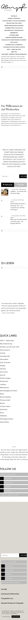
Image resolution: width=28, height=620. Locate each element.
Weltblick (14, 16)
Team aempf (5, 54)
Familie (2, 353)
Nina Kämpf (23, 189)
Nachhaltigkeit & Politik (10, 20)
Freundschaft (19, 30)
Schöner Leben (14, 35)
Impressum (23, 54)
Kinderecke (14, 37)
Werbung (12, 54)
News (2, 394)
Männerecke (14, 32)
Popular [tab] (8, 185)
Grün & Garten (20, 47)
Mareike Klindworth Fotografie (12, 603)
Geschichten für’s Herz (14, 23)
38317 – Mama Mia (12, 49)
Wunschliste (5, 40)
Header (2, 366)
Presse (17, 54)
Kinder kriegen (9, 25)
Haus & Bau (14, 42)
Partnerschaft (9, 30)
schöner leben (5, 406)
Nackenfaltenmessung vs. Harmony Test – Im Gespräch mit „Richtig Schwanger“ (18, 206)
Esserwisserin (14, 40)
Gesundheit (22, 20)
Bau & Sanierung (17, 44)
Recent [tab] (21, 185)
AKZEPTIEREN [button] (15, 616)
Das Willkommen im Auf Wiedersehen (11, 107)
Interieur (8, 44)
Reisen (21, 37)
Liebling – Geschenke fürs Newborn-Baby (18, 192)
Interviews (16, 18)
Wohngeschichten (9, 47)
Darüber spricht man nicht (14, 28)
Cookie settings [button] (6, 616)
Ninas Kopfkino (19, 25)
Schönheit (23, 40)
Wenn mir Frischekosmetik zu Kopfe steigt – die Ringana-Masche (18, 221)
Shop (19, 49)
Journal (10, 18)
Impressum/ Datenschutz (10, 594)
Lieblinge (8, 37)
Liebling (3, 384)
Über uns (14, 52)
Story (2, 413)
